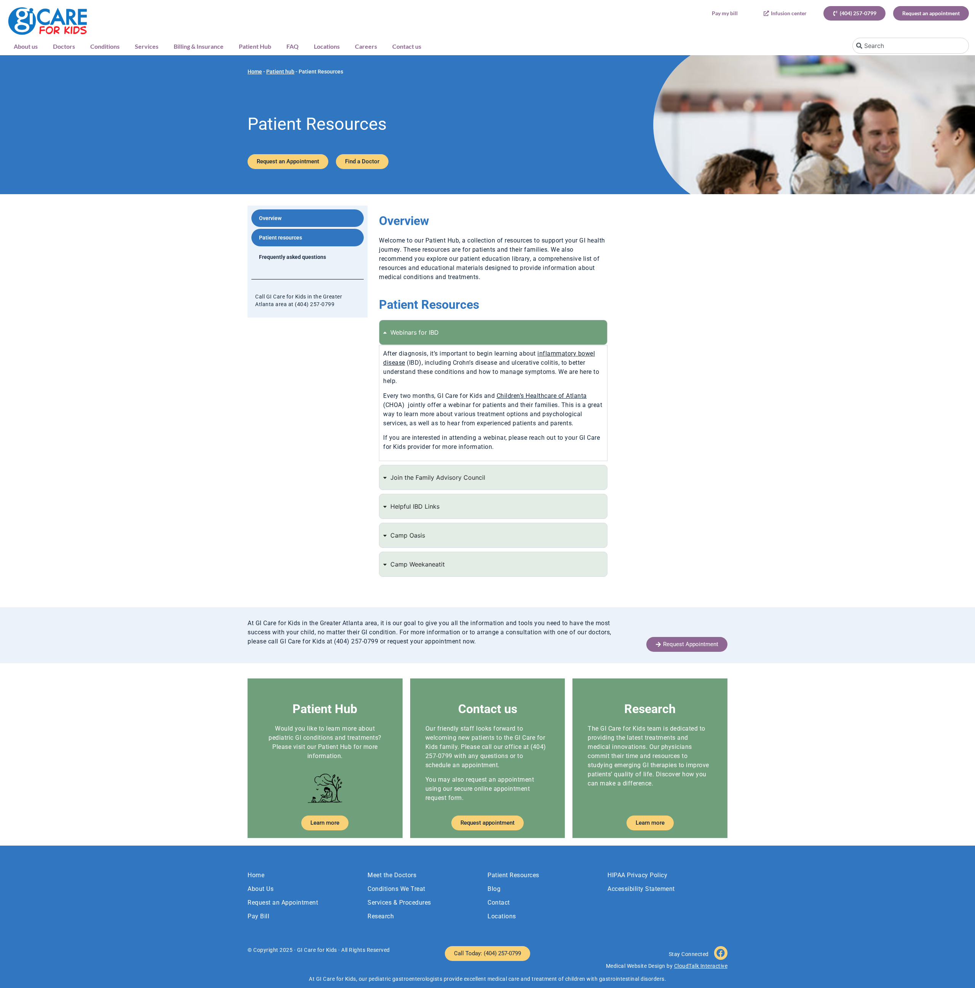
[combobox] (910, 46)
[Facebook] (720, 952)
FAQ (292, 46)
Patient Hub (255, 46)
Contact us (406, 46)
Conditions (105, 46)
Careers (366, 46)
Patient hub (280, 72)
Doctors (64, 46)
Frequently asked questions (292, 257)
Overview (270, 218)
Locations (327, 46)
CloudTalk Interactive (701, 966)
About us (26, 46)
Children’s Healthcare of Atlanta (542, 395)
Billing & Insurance (199, 46)
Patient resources (280, 238)
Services (146, 46)
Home (255, 72)
